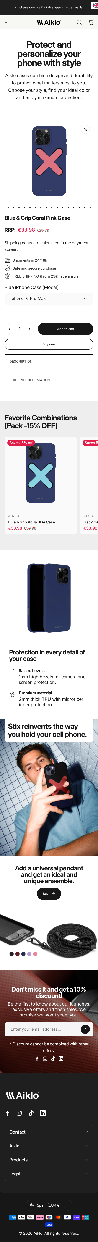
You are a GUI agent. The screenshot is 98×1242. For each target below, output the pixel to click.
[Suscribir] (85, 1029)
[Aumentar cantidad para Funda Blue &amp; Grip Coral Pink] (29, 329)
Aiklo (13, 516)
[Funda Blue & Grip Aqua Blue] (41, 473)
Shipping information (29, 380)
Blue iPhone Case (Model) (32, 287)
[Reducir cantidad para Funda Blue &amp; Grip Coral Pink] (9, 329)
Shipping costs (18, 242)
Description (20, 361)
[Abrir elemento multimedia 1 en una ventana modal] (85, 129)
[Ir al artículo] (8, 207)
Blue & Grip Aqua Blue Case (31, 522)
